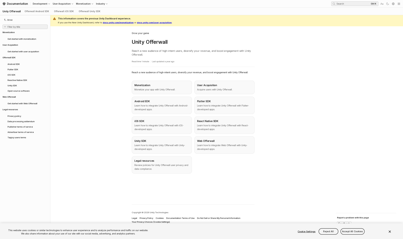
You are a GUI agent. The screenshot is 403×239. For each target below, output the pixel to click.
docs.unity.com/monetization (118, 22)
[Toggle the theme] (387, 4)
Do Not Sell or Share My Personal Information (218, 218)
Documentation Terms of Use (180, 218)
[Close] (390, 231)
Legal (134, 218)
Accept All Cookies (352, 231)
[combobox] (353, 3)
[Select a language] (393, 4)
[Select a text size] (382, 4)
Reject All (328, 231)
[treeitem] (25, 38)
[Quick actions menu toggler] (399, 4)
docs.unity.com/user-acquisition (154, 22)
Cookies (160, 218)
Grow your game (140, 33)
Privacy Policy (146, 218)
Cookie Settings (306, 231)
